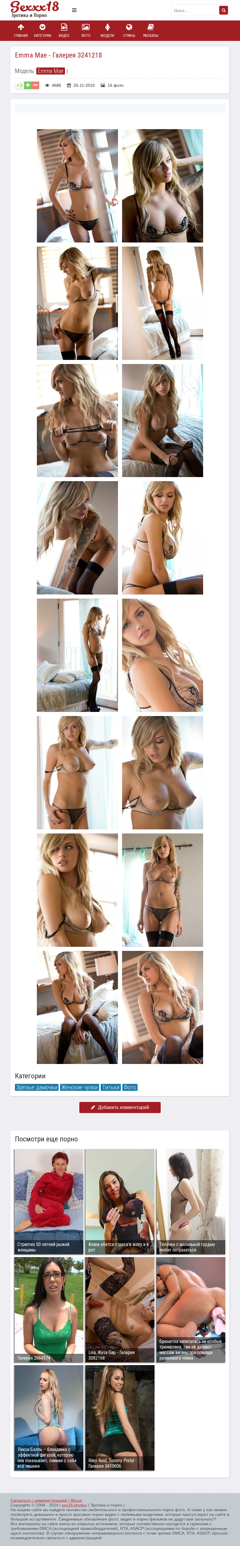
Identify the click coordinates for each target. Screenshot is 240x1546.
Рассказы (150, 36)
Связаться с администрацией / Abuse (46, 1500)
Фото (85, 36)
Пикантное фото (40, 10)
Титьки (110, 1087)
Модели (107, 36)
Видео (64, 36)
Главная (21, 36)
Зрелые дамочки (36, 1087)
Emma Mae (51, 70)
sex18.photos (74, 1505)
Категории (42, 36)
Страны (129, 36)
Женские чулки (79, 1087)
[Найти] (223, 10)
